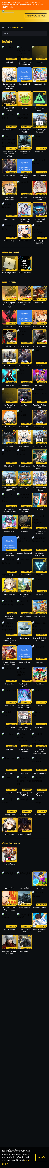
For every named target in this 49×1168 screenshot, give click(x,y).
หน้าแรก (5, 27)
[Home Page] (8, 16)
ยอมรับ (41, 1158)
